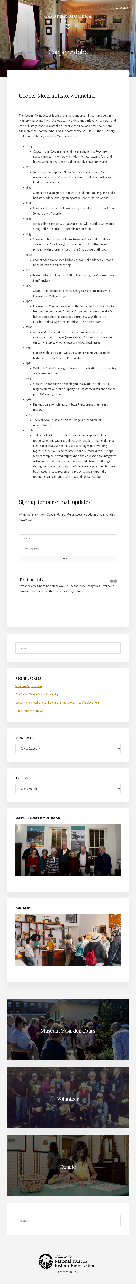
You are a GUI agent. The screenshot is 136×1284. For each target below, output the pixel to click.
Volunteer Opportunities (28, 686)
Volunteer (68, 1099)
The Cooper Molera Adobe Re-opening (37, 694)
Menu (124, 8)
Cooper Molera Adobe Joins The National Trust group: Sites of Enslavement (57, 702)
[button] (68, 559)
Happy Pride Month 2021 (29, 710)
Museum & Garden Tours (68, 1031)
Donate (68, 1167)
